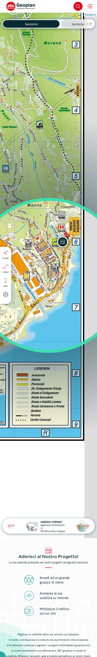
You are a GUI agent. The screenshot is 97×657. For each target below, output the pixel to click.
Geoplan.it (90, 14)
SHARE (5, 258)
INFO (5, 286)
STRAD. (5, 272)
